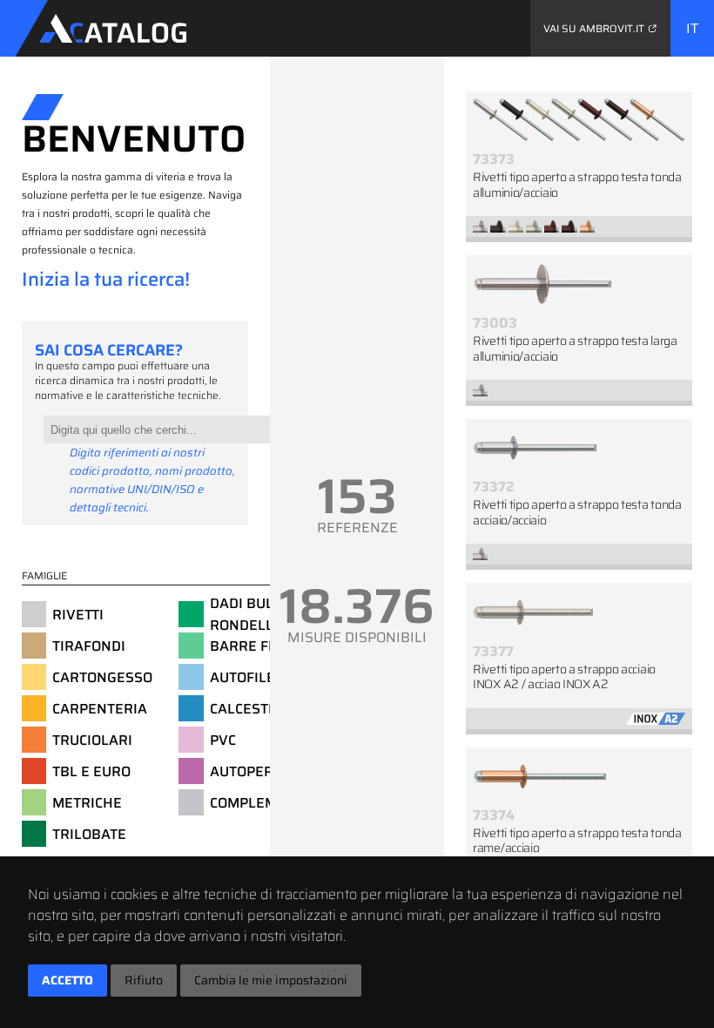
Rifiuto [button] (144, 980)
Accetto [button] (67, 980)
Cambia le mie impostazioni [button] (270, 980)
